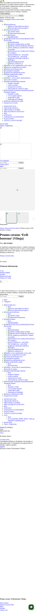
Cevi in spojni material (15, 96)
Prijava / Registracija (10, 424)
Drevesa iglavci (23, 28)
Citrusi (15, 76)
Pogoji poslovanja (5, 276)
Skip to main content (18, 19)
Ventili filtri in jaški (13, 97)
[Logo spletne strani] (9, 142)
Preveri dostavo (5, 13)
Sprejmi (2, 447)
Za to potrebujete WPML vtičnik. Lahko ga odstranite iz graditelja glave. (21, 419)
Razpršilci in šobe (13, 94)
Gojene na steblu (25, 44)
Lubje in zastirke (13, 85)
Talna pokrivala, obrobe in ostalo (18, 88)
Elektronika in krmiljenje (15, 99)
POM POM (20, 62)
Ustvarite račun (4, 439)
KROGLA (19, 64)
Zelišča (16, 37)
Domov (2, 228)
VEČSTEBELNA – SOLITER (17, 56)
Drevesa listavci (24, 26)
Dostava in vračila (5, 278)
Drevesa (7, 228)
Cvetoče (16, 31)
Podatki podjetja (5, 272)
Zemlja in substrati (13, 83)
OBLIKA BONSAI (28, 46)
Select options (4, 603)
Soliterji (16, 42)
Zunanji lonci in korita (14, 87)
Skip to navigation (6, 19)
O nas (2, 271)
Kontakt (2, 274)
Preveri (21, 15)
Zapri (1, 429)
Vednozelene (21, 33)
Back (9, 307)
